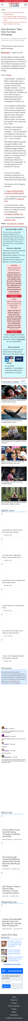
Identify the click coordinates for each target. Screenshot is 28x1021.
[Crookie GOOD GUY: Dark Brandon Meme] (14, 596)
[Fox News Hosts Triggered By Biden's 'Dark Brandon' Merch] (14, 545)
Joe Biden (20, 224)
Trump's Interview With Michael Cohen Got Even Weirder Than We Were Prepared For (12, 922)
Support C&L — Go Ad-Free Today (14, 1)
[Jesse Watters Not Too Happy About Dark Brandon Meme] (14, 571)
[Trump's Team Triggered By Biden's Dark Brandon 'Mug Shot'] (14, 646)
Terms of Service (13, 681)
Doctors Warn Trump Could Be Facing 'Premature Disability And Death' (11, 832)
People (9, 75)
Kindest (9, 363)
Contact (14, 1003)
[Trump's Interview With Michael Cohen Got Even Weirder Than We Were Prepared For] (12, 911)
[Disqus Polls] (14, 705)
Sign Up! (6, 986)
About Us (14, 1000)
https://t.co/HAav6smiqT (15, 191)
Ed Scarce (6, 53)
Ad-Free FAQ (21, 339)
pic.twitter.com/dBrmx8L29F (14, 193)
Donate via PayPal (19, 359)
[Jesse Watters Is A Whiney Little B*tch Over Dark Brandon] (14, 520)
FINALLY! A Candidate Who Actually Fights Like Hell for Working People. (15, 959)
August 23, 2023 (9, 220)
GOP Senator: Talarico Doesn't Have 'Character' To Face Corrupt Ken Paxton (11, 889)
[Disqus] (14, 744)
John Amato (5, 896)
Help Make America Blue (12, 964)
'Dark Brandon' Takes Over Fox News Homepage (11, 32)
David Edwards (6, 869)
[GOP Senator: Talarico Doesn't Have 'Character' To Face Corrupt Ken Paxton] (12, 878)
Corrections (14, 1015)
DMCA (14, 1012)
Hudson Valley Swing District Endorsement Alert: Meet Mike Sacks (14, 951)
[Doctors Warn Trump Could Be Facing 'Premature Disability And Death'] (12, 821)
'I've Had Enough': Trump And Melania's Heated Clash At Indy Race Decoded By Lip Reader (11, 861)
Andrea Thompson (7, 839)
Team (14, 997)
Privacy (14, 1009)
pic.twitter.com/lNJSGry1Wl (13, 214)
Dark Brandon (12, 224)
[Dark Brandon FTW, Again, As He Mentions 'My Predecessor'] (14, 621)
